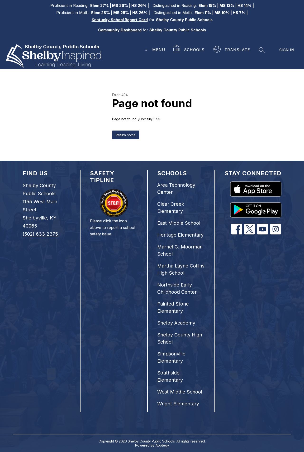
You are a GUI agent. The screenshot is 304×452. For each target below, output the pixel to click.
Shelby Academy (176, 323)
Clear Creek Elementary (170, 207)
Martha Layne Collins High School (180, 269)
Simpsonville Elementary (171, 357)
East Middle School (178, 223)
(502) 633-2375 (40, 234)
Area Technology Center (176, 188)
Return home (126, 135)
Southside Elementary (170, 376)
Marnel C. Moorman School (180, 250)
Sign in (286, 50)
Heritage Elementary (180, 235)
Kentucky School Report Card (120, 19)
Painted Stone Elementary (173, 307)
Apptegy (162, 445)
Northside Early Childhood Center (177, 288)
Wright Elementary (178, 404)
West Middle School (179, 392)
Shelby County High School (179, 338)
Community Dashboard (120, 30)
